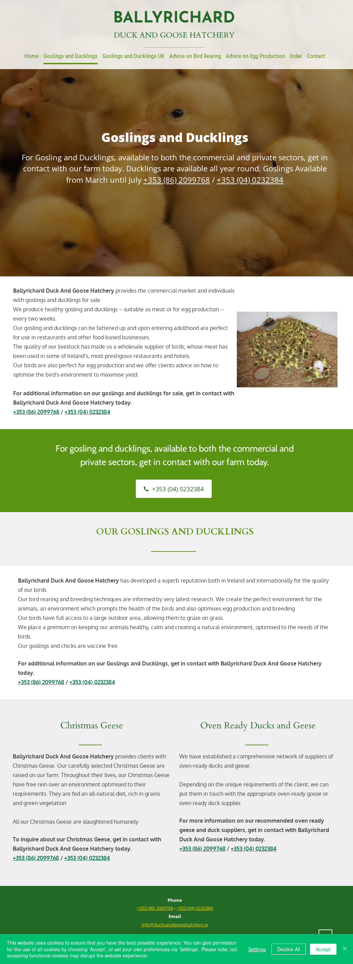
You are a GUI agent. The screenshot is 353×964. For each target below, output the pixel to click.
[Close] (345, 948)
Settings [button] (257, 949)
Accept (323, 949)
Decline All (288, 949)
